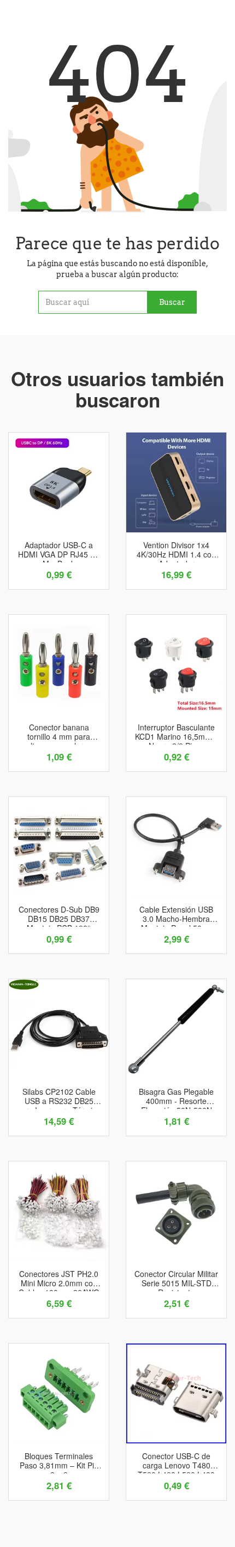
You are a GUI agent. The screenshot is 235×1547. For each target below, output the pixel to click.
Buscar (172, 302)
